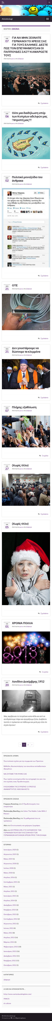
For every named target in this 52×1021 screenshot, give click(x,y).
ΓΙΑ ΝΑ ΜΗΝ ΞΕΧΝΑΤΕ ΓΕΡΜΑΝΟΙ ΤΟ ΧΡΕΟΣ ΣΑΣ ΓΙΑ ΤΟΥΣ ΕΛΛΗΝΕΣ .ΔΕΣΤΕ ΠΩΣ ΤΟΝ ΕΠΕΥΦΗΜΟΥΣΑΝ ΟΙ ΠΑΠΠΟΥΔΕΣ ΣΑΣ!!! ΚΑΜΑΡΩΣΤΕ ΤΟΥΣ (26, 46)
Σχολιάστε (44, 103)
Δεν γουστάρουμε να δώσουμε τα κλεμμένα (26, 349)
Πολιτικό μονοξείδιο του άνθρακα (27, 178)
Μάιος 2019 (8, 859)
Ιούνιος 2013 (8, 928)
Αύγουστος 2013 (10, 923)
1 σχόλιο (45, 456)
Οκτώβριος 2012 (10, 965)
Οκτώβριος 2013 (10, 914)
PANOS (6, 999)
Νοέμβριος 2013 (10, 910)
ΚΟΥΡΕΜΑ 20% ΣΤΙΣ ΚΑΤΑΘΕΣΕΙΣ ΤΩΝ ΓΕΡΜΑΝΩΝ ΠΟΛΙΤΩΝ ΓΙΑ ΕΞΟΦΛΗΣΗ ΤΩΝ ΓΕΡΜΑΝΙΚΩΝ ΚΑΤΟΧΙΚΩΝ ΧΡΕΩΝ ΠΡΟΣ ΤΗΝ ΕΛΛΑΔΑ (25, 832)
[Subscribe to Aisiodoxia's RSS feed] (3, 2)
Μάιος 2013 (8, 933)
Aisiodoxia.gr (7, 19)
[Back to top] (47, 1015)
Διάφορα (21, 59)
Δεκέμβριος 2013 (10, 905)
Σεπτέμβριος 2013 (10, 919)
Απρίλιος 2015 (9, 891)
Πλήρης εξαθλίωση (24, 407)
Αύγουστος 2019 (10, 854)
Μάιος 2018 (8, 873)
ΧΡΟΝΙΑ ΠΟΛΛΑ (22, 623)
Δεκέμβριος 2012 (10, 956)
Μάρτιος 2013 (9, 942)
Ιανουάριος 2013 (10, 951)
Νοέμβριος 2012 (10, 960)
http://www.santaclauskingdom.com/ (18, 994)
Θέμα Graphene (20, 1018)
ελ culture (7, 1003)
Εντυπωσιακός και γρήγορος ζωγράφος (25, 825)
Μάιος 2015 (8, 887)
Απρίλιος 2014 (9, 900)
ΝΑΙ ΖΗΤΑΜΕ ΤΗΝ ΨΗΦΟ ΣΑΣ (15, 774)
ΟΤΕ (15, 285)
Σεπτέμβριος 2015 (10, 882)
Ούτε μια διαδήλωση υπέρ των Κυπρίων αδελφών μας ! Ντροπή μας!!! (29, 116)
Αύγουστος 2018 (10, 863)
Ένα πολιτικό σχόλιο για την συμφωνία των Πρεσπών (23, 761)
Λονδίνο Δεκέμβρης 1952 (28, 681)
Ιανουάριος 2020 (10, 850)
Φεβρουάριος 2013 (11, 947)
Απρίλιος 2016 (9, 877)
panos (13, 59)
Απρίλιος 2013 (9, 937)
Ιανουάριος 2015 (10, 896)
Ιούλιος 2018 (8, 868)
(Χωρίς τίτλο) (20, 465)
